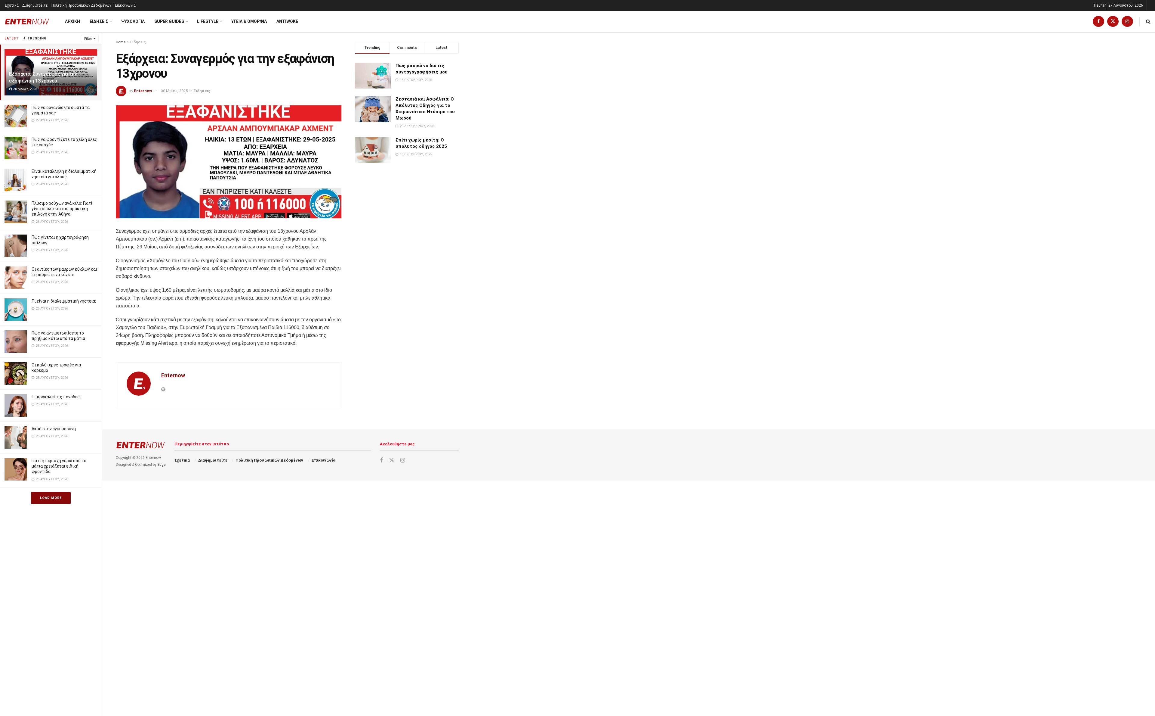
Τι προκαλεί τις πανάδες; (56, 396)
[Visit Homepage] (27, 21)
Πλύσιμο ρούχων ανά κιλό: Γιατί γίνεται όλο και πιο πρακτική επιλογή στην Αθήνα (62, 208)
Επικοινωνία (125, 5)
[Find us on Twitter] (1113, 21)
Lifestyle (207, 21)
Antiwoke (287, 21)
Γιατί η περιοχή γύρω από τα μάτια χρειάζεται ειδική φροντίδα (59, 466)
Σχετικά (12, 5)
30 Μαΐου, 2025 (174, 91)
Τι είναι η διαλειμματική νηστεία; (64, 301)
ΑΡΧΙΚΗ (72, 21)
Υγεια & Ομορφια (249, 21)
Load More (51, 498)
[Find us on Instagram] (1127, 21)
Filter (88, 39)
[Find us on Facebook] (1098, 21)
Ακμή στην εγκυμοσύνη (54, 428)
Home (120, 42)
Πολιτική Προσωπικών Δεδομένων (81, 5)
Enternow (143, 91)
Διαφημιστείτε (35, 5)
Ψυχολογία (133, 21)
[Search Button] (1148, 21)
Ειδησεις (99, 21)
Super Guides (169, 21)
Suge (161, 464)
